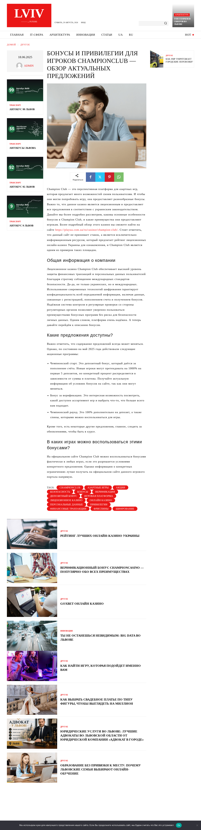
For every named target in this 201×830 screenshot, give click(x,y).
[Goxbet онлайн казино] (32, 602)
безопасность (60, 491)
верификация (105, 491)
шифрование (125, 508)
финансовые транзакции (68, 508)
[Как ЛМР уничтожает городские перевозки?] (156, 59)
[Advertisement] (173, 92)
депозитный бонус (63, 496)
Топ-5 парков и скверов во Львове (182, 21)
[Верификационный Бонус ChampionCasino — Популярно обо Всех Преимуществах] (32, 568)
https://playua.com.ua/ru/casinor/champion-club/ (86, 229)
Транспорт (15, 105)
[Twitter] (100, 177)
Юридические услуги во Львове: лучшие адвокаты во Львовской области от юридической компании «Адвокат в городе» (102, 735)
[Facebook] (90, 177)
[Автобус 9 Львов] (25, 206)
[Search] (165, 23)
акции (120, 487)
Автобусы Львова (22, 148)
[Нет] (197, 825)
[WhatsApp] (119, 177)
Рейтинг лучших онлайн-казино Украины (99, 535)
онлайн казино (101, 500)
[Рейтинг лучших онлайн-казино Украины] (32, 534)
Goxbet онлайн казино (82, 603)
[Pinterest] (109, 177)
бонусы (82, 491)
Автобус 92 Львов (22, 186)
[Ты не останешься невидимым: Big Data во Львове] (32, 636)
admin (29, 65)
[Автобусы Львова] (25, 129)
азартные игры (98, 487)
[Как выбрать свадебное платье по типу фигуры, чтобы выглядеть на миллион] (32, 700)
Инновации (66, 631)
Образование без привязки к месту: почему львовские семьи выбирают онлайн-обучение (100, 769)
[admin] (20, 66)
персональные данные (66, 504)
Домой (11, 45)
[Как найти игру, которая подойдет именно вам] (32, 666)
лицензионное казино (66, 500)
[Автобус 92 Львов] (25, 168)
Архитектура (182, 15)
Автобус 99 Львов (22, 109)
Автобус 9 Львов (21, 225)
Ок (178, 825)
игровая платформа (98, 496)
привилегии (98, 504)
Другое (25, 45)
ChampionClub (70, 487)
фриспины (101, 508)
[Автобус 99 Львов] (25, 90)
